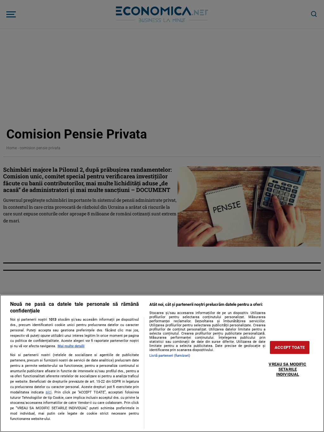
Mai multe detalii (71, 346)
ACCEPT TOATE (290, 347)
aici (49, 392)
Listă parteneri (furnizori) (169, 356)
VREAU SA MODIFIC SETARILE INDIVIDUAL (287, 369)
